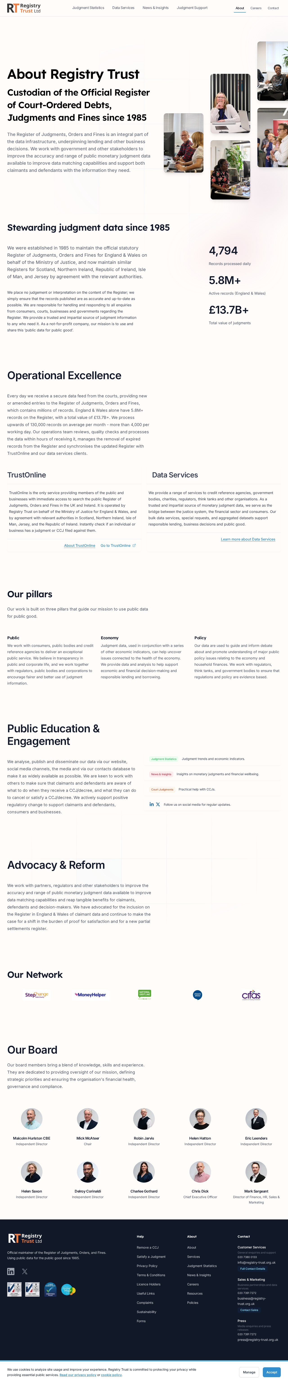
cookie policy (111, 1375)
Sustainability (146, 1312)
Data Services (124, 9)
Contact (274, 9)
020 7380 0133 (247, 1257)
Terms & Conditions (151, 1275)
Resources (194, 1293)
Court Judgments (162, 789)
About (240, 9)
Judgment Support (193, 9)
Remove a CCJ (148, 1247)
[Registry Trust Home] (23, 8)
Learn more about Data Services (248, 539)
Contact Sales (249, 1310)
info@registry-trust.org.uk (257, 1262)
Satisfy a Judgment (151, 1256)
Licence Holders (148, 1284)
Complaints (145, 1302)
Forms (141, 1321)
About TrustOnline (79, 545)
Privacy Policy (147, 1266)
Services (193, 1256)
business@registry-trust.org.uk (252, 1301)
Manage (249, 1372)
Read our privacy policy (78, 1375)
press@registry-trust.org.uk (258, 1339)
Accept (271, 1372)
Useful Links (146, 1293)
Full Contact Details (252, 1268)
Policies (192, 1302)
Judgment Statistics (89, 9)
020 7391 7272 (247, 1293)
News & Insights (156, 9)
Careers (256, 9)
